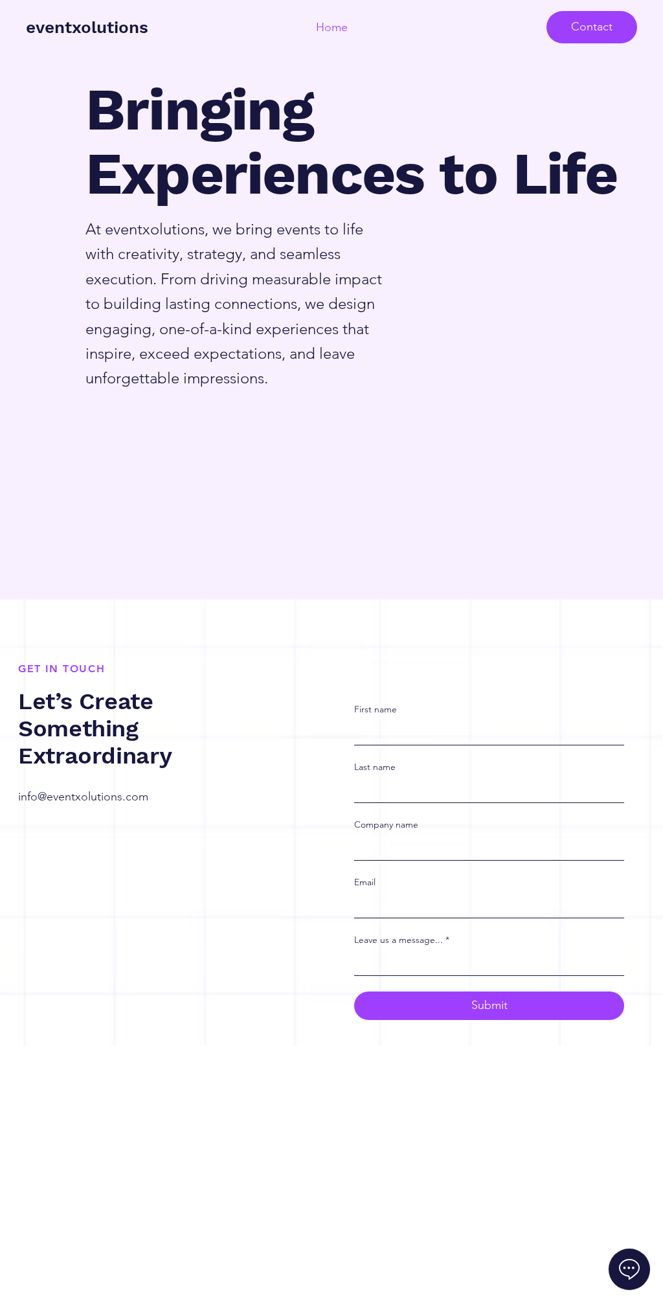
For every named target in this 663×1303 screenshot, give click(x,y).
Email (365, 882)
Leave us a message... (401, 940)
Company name (386, 824)
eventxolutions (87, 27)
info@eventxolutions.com (83, 796)
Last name (375, 767)
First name (375, 709)
